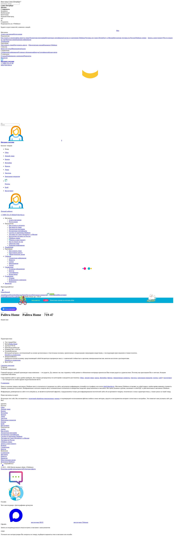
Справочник (9, 267)
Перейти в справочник (13, 355)
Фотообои (4, 413)
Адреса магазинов (7, 34)
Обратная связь (10, 39)
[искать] (1, 123)
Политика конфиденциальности (12, 469)
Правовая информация (23, 39)
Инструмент (5, 425)
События (8, 256)
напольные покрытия (145, 378)
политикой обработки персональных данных (44, 398)
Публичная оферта (29, 469)
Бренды (36, 52)
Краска (3, 411)
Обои (82, 378)
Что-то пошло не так (16, 242)
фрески (109, 378)
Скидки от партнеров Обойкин (74, 38)
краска (97, 378)
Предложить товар (7, 45)
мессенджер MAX (37, 522)
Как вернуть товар (23, 38)
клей (160, 378)
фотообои (103, 378)
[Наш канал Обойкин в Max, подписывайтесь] (2, 59)
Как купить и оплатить (9, 38)
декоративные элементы (121, 378)
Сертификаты (44, 52)
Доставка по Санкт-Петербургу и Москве (99, 38)
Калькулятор (53, 52)
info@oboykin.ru (6, 65)
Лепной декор (5, 409)
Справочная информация (9, 52)
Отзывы (3, 56)
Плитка (3, 422)
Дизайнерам (5, 41)
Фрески (3, 414)
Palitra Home (13, 344)
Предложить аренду (20, 45)
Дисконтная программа (37, 38)
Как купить (5, 431)
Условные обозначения (26, 52)
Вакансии (4, 58)
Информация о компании (15, 56)
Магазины (4, 454)
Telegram (4, 30)
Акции (23, 49)
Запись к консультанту (155, 38)
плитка (155, 378)
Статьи (9, 49)
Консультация (10, 309)
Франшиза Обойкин (50, 45)
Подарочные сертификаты (54, 38)
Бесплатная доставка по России (124, 38)
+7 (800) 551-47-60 (7, 63)
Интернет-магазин (7, 61)
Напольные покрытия (8, 420)
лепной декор (89, 378)
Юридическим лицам (35, 45)
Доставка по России (8, 440)
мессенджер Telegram (81, 522)
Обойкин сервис (141, 38)
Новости (4, 49)
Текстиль (4, 418)
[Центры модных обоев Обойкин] (87, 121)
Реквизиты (27, 56)
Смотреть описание (7, 365)
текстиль (134, 378)
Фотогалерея (17, 34)
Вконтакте (62, 30)
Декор (3, 416)
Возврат (3, 445)
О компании (9, 276)
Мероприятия (16, 49)
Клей (2, 424)
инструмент (168, 378)
